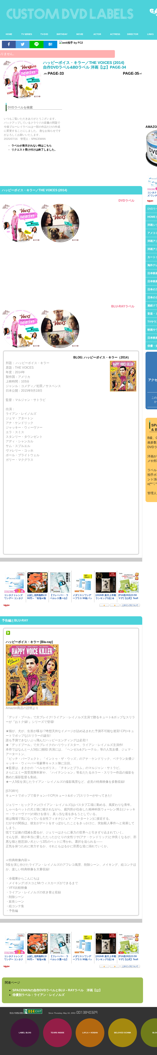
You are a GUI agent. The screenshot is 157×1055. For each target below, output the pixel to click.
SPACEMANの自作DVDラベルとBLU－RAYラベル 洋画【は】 (57, 990)
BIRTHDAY (62, 34)
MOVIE (79, 34)
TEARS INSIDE (57, 1033)
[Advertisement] (105, 126)
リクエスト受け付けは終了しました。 (34, 149)
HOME (9, 34)
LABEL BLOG (25, 1033)
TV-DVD (44, 34)
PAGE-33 (56, 73)
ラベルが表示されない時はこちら (31, 145)
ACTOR (97, 34)
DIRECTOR (132, 34)
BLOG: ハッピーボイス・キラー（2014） (102, 357)
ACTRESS (115, 34)
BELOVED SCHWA (122, 1033)
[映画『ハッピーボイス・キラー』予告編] (8, 634)
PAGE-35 (131, 73)
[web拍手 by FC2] (99, 43)
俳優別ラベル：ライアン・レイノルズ (38, 994)
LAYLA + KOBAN (90, 1033)
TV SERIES (26, 34)
